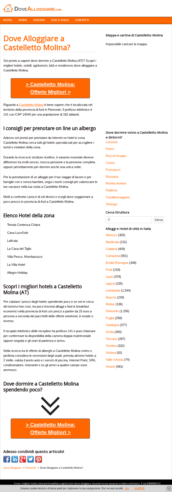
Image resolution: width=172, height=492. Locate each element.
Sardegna (112, 325)
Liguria (110, 283)
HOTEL (8, 20)
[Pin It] (38, 459)
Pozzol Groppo (116, 156)
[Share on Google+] (22, 459)
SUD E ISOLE (60, 20)
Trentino (111, 345)
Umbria (111, 352)
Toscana (111, 339)
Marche (111, 297)
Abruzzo (111, 235)
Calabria (111, 249)
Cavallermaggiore (118, 197)
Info (127, 488)
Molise (110, 304)
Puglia (110, 318)
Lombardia (113, 290)
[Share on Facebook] (6, 459)
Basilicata (112, 242)
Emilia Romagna (117, 262)
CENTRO (39, 20)
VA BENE (139, 488)
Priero (110, 149)
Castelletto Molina (31, 105)
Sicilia (110, 332)
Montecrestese (116, 183)
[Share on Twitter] (30, 459)
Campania (113, 256)
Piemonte (112, 311)
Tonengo (111, 204)
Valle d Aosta (114, 359)
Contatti (82, 20)
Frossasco (113, 169)
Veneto (110, 366)
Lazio (109, 276)
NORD (23, 20)
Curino (110, 162)
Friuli (109, 269)
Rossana (112, 176)
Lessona (111, 142)
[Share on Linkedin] (14, 459)
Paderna (111, 190)
